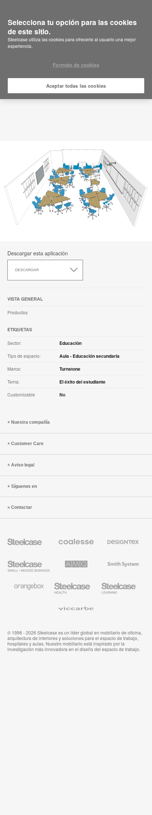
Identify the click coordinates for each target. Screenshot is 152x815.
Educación (70, 343)
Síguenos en (24, 486)
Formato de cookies (76, 64)
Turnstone (69, 368)
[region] (76, 49)
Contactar (21, 507)
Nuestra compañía (30, 422)
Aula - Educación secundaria (89, 356)
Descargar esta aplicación (37, 253)
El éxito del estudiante (82, 381)
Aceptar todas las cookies (76, 85)
